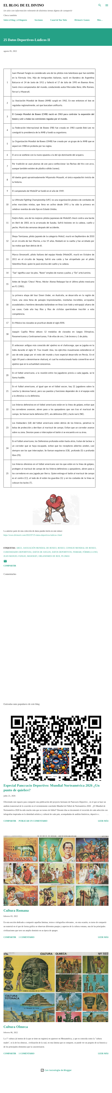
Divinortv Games (82, 20)
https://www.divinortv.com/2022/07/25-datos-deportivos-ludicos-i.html (33, 535)
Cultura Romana (16, 910)
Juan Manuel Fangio (15, 556)
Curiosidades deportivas (18, 552)
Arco (19, 548)
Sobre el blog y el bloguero (15, 20)
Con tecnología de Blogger (58, 1070)
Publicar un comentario (33, 821)
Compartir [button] (10, 566)
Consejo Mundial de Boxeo (81, 548)
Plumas (65, 556)
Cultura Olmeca (16, 1027)
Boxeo (61, 548)
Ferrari (77, 552)
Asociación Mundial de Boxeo (40, 548)
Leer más (103, 821)
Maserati (32, 556)
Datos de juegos (42, 552)
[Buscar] (100, 5)
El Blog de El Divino (24, 5)
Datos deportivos (62, 552)
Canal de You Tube (58, 20)
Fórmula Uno (90, 552)
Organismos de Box (49, 556)
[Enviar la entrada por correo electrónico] (5, 562)
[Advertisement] (56, 673)
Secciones (39, 20)
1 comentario (26, 937)
